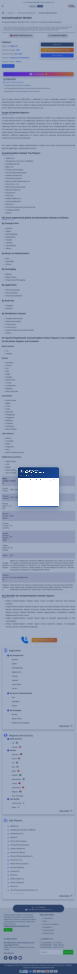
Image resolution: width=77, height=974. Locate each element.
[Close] (57, 451)
